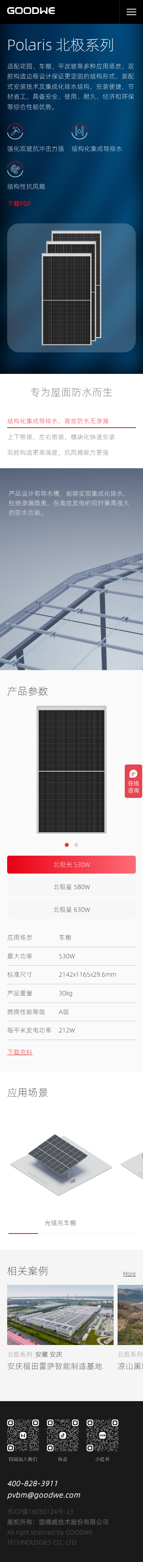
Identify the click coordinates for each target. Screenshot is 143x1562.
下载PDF (19, 203)
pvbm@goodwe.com (43, 1495)
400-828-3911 (32, 1483)
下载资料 (20, 1052)
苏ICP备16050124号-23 (40, 1511)
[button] (67, 845)
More (129, 1274)
